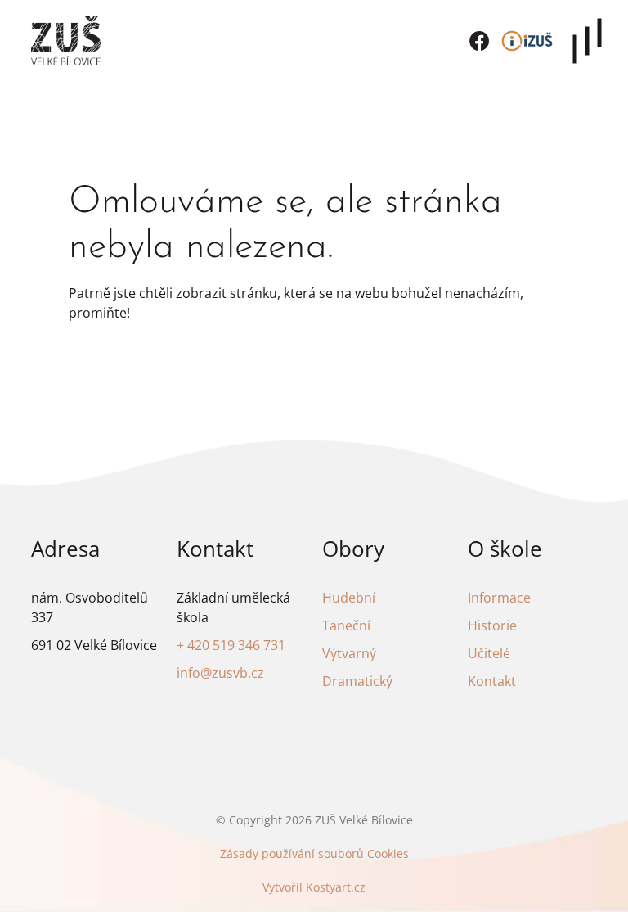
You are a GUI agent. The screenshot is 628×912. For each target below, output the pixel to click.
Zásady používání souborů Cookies (314, 853)
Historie (492, 625)
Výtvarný (349, 653)
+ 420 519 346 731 (231, 645)
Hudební (348, 598)
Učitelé (489, 653)
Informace (499, 598)
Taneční (346, 625)
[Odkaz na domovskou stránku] (66, 40)
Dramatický (357, 681)
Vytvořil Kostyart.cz (314, 887)
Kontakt (492, 681)
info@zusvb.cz (220, 673)
